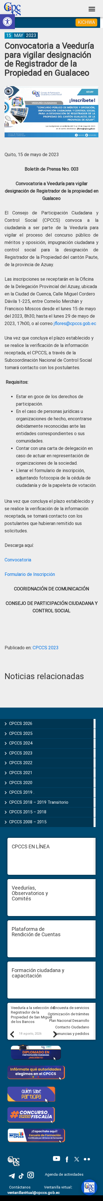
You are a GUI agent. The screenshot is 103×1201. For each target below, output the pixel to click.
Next (55, 1034)
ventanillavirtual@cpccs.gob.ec (33, 1192)
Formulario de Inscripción (30, 574)
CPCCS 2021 (20, 772)
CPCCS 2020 (20, 782)
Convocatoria (18, 560)
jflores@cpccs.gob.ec (75, 323)
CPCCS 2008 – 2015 (27, 821)
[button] (7, 21)
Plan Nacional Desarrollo (69, 1020)
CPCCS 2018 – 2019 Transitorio (38, 802)
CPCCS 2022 (20, 762)
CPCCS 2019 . (21, 792)
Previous (11, 1034)
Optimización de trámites (68, 1014)
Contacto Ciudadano (72, 1027)
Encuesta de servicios (71, 1008)
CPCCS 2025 (20, 733)
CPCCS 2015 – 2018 (27, 812)
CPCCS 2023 (46, 647)
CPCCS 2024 (20, 743)
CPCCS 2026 (20, 723)
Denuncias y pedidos (72, 1034)
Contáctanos (20, 1187)
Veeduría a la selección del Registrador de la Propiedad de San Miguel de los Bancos (33, 1015)
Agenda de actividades (64, 1174)
